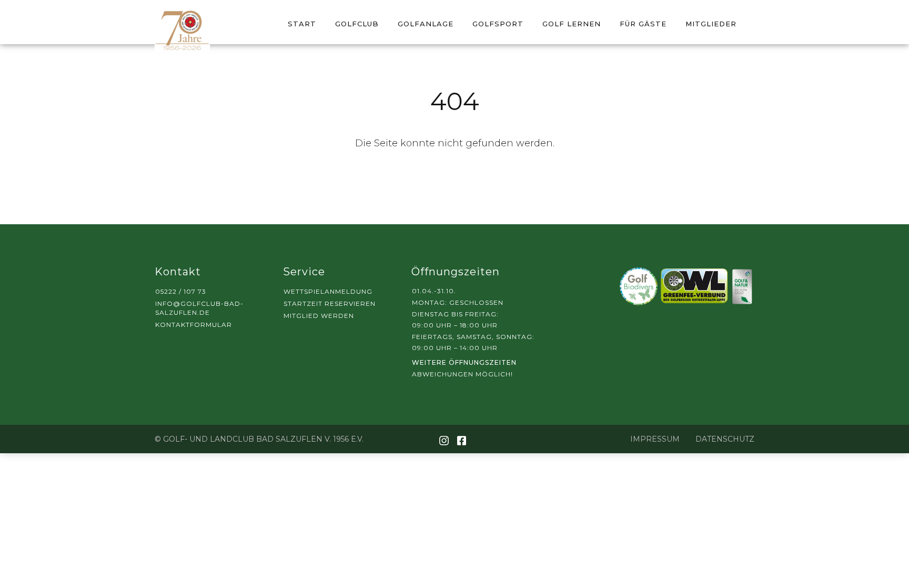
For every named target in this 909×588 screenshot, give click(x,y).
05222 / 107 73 (180, 291)
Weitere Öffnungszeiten (464, 362)
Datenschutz (724, 439)
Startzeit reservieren (330, 303)
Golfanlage (425, 23)
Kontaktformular (193, 324)
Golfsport (497, 23)
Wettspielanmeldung (328, 291)
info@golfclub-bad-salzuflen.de (199, 308)
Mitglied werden (319, 316)
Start (302, 23)
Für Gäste (643, 23)
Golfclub (357, 23)
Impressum (655, 439)
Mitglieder (710, 23)
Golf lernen (571, 23)
